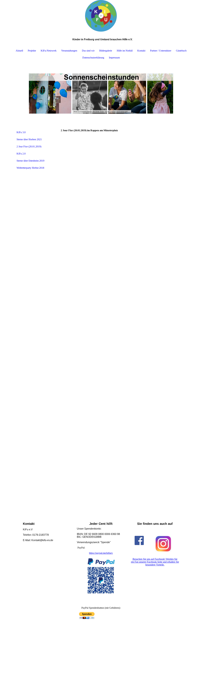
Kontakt (141, 50)
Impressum (114, 57)
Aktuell (19, 50)
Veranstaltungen (69, 50)
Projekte (32, 50)
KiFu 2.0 (21, 153)
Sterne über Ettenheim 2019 (30, 160)
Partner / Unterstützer (160, 50)
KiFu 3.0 (21, 132)
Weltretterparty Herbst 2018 (30, 167)
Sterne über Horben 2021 (29, 139)
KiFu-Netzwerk (48, 50)
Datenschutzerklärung (93, 57)
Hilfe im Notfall (125, 50)
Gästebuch (181, 50)
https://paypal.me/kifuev (101, 553)
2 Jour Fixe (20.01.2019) (29, 146)
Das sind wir (88, 50)
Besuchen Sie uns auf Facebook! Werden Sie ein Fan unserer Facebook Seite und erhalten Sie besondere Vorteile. (155, 562)
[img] (101, 16)
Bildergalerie (105, 50)
